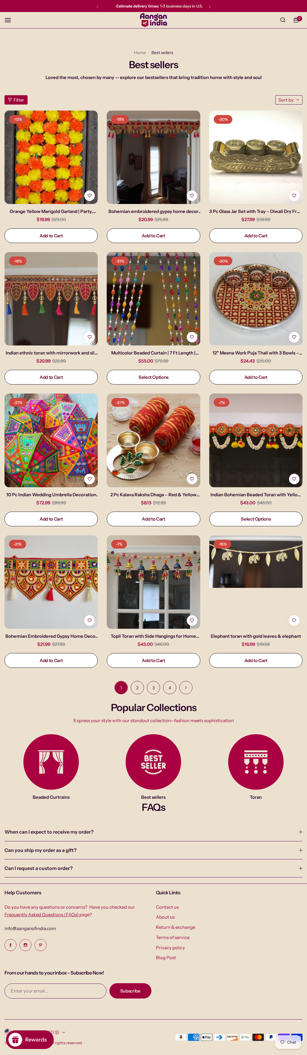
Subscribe (130, 991)
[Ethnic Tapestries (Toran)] (256, 762)
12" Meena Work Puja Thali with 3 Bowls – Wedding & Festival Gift (256, 353)
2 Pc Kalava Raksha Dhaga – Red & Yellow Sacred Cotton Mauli (153, 494)
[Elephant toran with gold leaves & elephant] (256, 582)
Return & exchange (175, 927)
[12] (256, 298)
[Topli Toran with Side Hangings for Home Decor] (153, 582)
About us (165, 917)
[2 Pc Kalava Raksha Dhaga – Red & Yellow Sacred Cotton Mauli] (153, 440)
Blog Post (166, 957)
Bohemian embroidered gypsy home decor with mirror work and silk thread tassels (153, 211)
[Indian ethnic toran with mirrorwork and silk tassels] (51, 298)
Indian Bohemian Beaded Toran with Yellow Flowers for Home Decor (255, 494)
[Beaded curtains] (51, 762)
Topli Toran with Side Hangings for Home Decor (153, 636)
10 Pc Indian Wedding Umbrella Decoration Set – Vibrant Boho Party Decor (51, 494)
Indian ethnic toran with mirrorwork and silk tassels (51, 353)
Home (140, 52)
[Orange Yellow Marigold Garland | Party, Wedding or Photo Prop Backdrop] (51, 157)
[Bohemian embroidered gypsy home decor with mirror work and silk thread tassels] (153, 157)
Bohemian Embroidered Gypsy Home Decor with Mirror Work (51, 636)
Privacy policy (170, 947)
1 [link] (121, 688)
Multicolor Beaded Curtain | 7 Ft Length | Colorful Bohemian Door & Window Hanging (153, 353)
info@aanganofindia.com (30, 928)
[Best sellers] (153, 762)
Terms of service (172, 937)
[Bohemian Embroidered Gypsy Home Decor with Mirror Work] (51, 582)
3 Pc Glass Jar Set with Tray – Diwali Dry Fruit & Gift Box (256, 211)
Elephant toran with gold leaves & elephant (256, 636)
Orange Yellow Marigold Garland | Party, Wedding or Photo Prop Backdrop (51, 211)
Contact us (167, 907)
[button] (97, 7)
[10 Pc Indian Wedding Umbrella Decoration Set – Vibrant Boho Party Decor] (51, 440)
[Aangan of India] (153, 20)
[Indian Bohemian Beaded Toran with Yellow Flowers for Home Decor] (256, 440)
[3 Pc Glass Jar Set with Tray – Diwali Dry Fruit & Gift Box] (256, 157)
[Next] (185, 687)
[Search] (282, 20)
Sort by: (287, 100)
